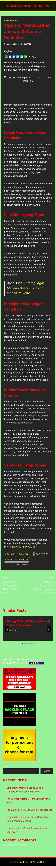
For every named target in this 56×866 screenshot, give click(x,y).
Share (35, 57)
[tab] (22, 643)
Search (6, 766)
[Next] (49, 628)
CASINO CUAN (42, 554)
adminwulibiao (13, 44)
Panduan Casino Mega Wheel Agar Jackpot (29, 810)
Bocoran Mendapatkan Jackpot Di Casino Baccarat (43, 585)
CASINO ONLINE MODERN (17, 559)
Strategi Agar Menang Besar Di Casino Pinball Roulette (25, 288)
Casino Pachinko (12, 224)
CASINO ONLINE (10, 20)
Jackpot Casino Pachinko (16, 565)
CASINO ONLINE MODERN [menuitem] (21, 546)
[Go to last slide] (7, 628)
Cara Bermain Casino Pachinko (18, 554)
